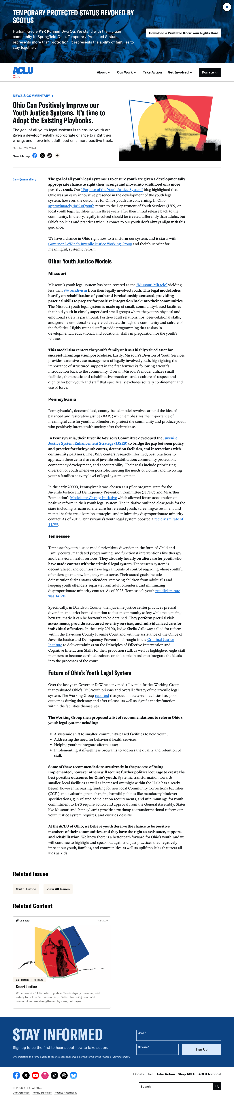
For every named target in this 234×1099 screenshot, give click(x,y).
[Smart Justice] (62, 962)
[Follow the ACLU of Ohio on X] (26, 1076)
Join (150, 1074)
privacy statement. (120, 1056)
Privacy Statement (42, 1092)
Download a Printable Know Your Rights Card (183, 33)
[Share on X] (42, 157)
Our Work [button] (125, 72)
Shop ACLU (186, 1074)
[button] (49, 156)
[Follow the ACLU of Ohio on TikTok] (54, 1076)
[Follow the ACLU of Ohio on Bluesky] (73, 1076)
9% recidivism (75, 290)
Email (142, 1032)
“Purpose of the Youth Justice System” (112, 189)
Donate (138, 1074)
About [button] (102, 72)
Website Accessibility (65, 1092)
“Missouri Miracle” (151, 284)
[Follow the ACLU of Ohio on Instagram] (45, 1076)
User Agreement (21, 1092)
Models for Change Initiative (93, 497)
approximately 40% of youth (71, 205)
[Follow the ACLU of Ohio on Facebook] (16, 1076)
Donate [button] (208, 72)
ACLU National (209, 1074)
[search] (217, 1086)
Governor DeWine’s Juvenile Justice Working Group (90, 243)
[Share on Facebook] (34, 157)
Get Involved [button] (178, 72)
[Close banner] (226, 7)
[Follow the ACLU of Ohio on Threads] (64, 1076)
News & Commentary (31, 96)
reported (102, 695)
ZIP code (143, 1046)
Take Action (152, 72)
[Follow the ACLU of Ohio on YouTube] (35, 1076)
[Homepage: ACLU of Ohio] (25, 72)
